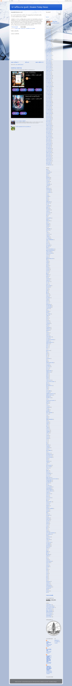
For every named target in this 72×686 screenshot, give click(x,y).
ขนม (47, 197)
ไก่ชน (47, 195)
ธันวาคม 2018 (48, 58)
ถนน (47, 277)
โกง (46, 193)
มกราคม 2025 (48, 33)
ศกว (47, 469)
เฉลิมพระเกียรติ (48, 251)
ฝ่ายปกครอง (48, 358)
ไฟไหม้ (47, 377)
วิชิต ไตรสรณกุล (49, 465)
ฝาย (46, 357)
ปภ (46, 331)
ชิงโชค (47, 257)
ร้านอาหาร (48, 430)
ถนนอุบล (47, 280)
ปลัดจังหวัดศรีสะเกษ (49, 342)
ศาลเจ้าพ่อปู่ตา (48, 473)
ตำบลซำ (18, 28)
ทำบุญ (47, 289)
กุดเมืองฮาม (48, 188)
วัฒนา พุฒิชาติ (48, 450)
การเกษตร (48, 181)
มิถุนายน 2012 (48, 144)
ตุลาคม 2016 (48, 87)
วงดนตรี (47, 446)
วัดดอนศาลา (48, 453)
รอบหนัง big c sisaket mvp (16, 67)
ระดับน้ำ (47, 423)
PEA (47, 577)
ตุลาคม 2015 (48, 98)
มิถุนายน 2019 (48, 56)
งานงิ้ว (47, 232)
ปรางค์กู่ (47, 338)
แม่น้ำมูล (47, 401)
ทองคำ (47, 284)
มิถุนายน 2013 (48, 128)
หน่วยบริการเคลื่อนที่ (49, 508)
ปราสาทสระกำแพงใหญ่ (50, 339)
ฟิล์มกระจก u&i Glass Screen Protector (48, 652)
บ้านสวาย (47, 322)
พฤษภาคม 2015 (49, 105)
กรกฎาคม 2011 (48, 158)
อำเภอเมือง (33, 28)
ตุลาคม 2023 (48, 40)
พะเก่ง (47, 369)
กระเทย (47, 170)
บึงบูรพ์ (47, 324)
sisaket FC (48, 584)
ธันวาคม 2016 (48, 85)
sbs (46, 580)
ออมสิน (47, 538)
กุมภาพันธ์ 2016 (49, 94)
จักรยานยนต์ (48, 245)
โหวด (47, 530)
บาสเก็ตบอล (48, 323)
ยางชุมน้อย (48, 407)
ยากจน (47, 405)
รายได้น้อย (48, 431)
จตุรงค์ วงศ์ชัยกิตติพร (49, 239)
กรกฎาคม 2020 (48, 51)
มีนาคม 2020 (48, 52)
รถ (46, 415)
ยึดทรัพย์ (47, 411)
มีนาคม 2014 (48, 121)
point (47, 578)
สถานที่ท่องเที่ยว (49, 481)
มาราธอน (47, 392)
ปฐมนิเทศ (47, 330)
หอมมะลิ (47, 523)
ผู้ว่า (25, 28)
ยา (46, 404)
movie (47, 573)
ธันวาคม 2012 (48, 136)
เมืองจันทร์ (48, 396)
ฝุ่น (46, 359)
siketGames (48, 581)
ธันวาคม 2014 (48, 112)
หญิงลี (47, 507)
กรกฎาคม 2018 (48, 64)
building (47, 555)
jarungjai (47, 566)
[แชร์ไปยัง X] (23, 26)
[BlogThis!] (22, 26)
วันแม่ (47, 458)
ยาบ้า (47, 408)
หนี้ (46, 512)
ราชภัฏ (47, 427)
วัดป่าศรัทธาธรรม (49, 454)
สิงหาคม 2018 (48, 63)
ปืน (46, 351)
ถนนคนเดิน (48, 278)
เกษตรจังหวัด (48, 189)
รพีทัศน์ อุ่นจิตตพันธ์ (49, 419)
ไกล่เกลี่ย (47, 196)
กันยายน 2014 (48, 116)
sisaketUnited (48, 585)
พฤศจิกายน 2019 (49, 55)
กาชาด (47, 180)
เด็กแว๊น (47, 265)
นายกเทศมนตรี (48, 307)
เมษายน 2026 (48, 29)
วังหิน (47, 449)
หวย (47, 516)
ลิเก (46, 442)
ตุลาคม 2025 (48, 32)
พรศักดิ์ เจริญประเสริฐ (49, 362)
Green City (48, 562)
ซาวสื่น (47, 261)
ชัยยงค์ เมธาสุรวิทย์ (49, 253)
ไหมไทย (47, 531)
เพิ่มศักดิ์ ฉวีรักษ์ (48, 370)
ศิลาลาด (47, 476)
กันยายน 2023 (48, 41)
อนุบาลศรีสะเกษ (48, 534)
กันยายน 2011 (48, 155)
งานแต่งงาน (48, 234)
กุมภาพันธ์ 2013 (49, 133)
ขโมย (47, 199)
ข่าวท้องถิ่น (48, 205)
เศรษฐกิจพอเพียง (49, 480)
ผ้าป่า (47, 354)
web (47, 592)
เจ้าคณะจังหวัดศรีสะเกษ (50, 249)
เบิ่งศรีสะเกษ (48, 328)
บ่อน (47, 316)
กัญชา (47, 176)
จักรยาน (47, 243)
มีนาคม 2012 (48, 147)
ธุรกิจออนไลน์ (48, 304)
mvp (47, 574)
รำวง (47, 434)
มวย (47, 389)
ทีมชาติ (47, 293)
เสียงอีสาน (48, 505)
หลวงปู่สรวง (48, 515)
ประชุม (47, 334)
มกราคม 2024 (48, 36)
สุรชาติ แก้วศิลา (48, 501)
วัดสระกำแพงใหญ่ (49, 457)
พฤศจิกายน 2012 (49, 137)
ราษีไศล (47, 432)
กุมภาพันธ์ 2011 (49, 164)
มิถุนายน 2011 (48, 159)
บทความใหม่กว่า (15, 62)
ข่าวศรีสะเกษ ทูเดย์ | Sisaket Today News (30, 7)
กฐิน (46, 169)
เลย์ (46, 443)
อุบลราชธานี (48, 546)
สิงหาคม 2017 (48, 74)
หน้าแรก (27, 62)
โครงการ (47, 230)
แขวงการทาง (48, 212)
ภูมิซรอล (47, 384)
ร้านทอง (47, 428)
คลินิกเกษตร (48, 220)
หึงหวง (47, 527)
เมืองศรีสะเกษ (28, 28)
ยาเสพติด (47, 409)
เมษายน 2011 (48, 162)
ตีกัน (47, 273)
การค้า (47, 182)
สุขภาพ (47, 499)
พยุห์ (47, 361)
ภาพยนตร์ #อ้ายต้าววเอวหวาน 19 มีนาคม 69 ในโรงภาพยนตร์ (49, 672)
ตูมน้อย (47, 276)
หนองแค (47, 509)
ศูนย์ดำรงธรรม (48, 477)
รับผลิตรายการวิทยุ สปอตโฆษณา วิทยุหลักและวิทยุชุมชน (48, 659)
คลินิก (47, 219)
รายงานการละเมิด (49, 595)
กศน (47, 174)
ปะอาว (47, 346)
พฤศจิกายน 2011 (49, 152)
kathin (47, 569)
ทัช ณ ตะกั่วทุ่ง (48, 285)
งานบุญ (47, 235)
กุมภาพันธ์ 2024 (49, 35)
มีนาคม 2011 (48, 163)
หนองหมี (47, 511)
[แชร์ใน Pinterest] (25, 26)
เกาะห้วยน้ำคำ (48, 192)
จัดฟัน (47, 247)
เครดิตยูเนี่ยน (48, 228)
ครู (46, 216)
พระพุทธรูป (48, 365)
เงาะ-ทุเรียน (48, 238)
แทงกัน (47, 296)
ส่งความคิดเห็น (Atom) (19, 64)
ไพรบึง (47, 373)
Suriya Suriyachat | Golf (48, 642)
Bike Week (48, 554)
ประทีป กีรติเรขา (49, 604)
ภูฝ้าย (47, 382)
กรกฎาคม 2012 (48, 143)
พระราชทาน (48, 366)
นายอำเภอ (48, 308)
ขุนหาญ (47, 208)
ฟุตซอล (47, 374)
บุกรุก (47, 326)
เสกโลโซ (47, 503)
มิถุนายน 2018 (48, 66)
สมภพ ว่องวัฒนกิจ (49, 486)
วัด (46, 451)
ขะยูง (47, 200)
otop (47, 576)
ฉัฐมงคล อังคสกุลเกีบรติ (50, 250)
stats (47, 589)
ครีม (47, 215)
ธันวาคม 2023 (48, 37)
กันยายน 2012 (48, 140)
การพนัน (47, 185)
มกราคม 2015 (48, 110)
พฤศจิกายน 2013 (49, 125)
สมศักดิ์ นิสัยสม (48, 488)
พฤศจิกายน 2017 (49, 70)
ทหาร (47, 282)
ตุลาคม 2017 (48, 71)
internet (47, 565)
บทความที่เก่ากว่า (39, 62)
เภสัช (47, 388)
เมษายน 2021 (48, 47)
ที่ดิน (47, 292)
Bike (47, 553)
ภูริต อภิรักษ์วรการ (49, 385)
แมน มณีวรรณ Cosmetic (50, 400)
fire (46, 557)
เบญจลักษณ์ (48, 327)
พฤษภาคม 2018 (49, 67)
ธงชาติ (47, 300)
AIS (46, 550)
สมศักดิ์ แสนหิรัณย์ (49, 489)
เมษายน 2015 (48, 106)
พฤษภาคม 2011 (49, 160)
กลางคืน (47, 173)
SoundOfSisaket (49, 586)
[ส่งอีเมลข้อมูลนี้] (21, 26)
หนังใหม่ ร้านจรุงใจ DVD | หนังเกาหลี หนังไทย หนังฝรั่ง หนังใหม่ (49, 668)
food (47, 558)
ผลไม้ (47, 353)
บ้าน (47, 319)
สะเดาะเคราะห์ (48, 497)
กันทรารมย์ (48, 178)
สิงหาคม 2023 (48, 43)
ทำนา (47, 288)
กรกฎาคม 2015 (48, 102)
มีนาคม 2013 (48, 132)
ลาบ (47, 439)
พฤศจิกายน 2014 (49, 113)
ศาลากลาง (48, 474)
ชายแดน (47, 254)
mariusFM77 (46, 681)
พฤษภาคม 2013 (49, 129)
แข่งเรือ (47, 211)
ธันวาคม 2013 (48, 124)
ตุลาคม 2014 (48, 114)
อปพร (47, 535)
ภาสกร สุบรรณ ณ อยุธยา (50, 381)
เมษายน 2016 (48, 91)
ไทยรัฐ (47, 299)
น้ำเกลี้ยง (47, 311)
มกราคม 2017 (48, 83)
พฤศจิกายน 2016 (49, 86)
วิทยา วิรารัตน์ (48, 466)
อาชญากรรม (48, 539)
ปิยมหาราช (48, 350)
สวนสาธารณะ (48, 493)
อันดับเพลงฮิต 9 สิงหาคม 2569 (48, 663)
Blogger (55, 681)
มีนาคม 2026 (48, 31)
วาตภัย (47, 462)
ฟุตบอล (47, 376)
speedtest (48, 588)
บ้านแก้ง (47, 320)
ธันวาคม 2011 (48, 151)
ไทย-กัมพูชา (48, 297)
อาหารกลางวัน (48, 542)
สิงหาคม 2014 (48, 117)
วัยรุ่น (47, 459)
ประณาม (47, 335)
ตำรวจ (47, 272)
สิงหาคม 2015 (48, 101)
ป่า (46, 349)
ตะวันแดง (47, 269)
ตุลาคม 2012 (48, 139)
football (47, 559)
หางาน (47, 524)
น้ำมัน (47, 312)
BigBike (47, 551)
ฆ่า (46, 231)
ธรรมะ (47, 303)
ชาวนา (47, 255)
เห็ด (46, 528)
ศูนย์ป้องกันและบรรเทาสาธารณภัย (52, 478)
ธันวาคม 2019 (48, 54)
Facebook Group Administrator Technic (49, 645)
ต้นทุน (47, 266)
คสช (47, 222)
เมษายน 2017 (48, 79)
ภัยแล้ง (47, 378)
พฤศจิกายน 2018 (49, 59)
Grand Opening (49, 561)
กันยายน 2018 (48, 62)
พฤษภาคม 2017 (49, 78)
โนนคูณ (47, 315)
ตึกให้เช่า (47, 274)
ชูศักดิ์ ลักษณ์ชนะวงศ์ (49, 258)
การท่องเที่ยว (48, 184)
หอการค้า (47, 520)
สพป (47, 484)
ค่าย (47, 227)
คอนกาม (47, 223)
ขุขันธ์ (47, 207)
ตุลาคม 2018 (48, 60)
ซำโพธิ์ (16, 28)
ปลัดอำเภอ (48, 343)
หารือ (47, 526)
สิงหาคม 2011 (48, 156)
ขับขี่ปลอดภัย (48, 201)
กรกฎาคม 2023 (48, 44)
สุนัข (47, 500)
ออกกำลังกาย (48, 536)
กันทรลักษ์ (47, 177)
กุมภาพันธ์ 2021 (49, 48)
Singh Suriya (54, 21)
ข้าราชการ (48, 203)
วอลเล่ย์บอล (48, 447)
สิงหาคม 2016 (48, 89)
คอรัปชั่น (47, 226)
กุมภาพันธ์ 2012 (49, 148)
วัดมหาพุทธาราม (49, 455)
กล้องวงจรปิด (48, 172)
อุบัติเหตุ (47, 547)
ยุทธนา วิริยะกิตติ (49, 412)
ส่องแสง (47, 496)
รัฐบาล (47, 426)
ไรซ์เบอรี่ (47, 438)
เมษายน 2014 (48, 120)
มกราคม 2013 (48, 135)
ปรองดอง (22, 28)
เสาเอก (47, 504)
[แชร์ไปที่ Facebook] (24, 26)
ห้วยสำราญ (48, 519)
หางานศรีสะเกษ (57, 641)
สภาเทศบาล (48, 485)
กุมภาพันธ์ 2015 (49, 109)
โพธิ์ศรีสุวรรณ (48, 372)
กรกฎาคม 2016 (48, 90)
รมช (47, 420)
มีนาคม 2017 (48, 81)
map (47, 570)
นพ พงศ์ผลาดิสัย (49, 305)
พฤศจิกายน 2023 (49, 39)
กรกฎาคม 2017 (48, 75)
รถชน (47, 416)
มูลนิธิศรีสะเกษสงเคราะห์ (50, 393)
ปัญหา (47, 347)
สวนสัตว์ (47, 492)
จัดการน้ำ (47, 246)
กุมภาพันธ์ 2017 (49, 82)
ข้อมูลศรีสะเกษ (56, 640)
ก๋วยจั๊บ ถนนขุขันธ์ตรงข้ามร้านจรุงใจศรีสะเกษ (23, 126)
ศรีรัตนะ (47, 470)
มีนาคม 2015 (48, 108)
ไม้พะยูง (47, 403)
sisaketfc (47, 582)
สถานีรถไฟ (48, 482)
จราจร (47, 242)
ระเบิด (47, 424)
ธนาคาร (47, 301)
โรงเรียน (47, 435)
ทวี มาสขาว (48, 281)
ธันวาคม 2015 (48, 97)
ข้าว (47, 204)
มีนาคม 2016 (48, 93)
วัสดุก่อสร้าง (48, 461)
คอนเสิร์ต (47, 224)
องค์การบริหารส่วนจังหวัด (50, 532)
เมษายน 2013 (48, 131)
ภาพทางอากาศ (48, 380)
